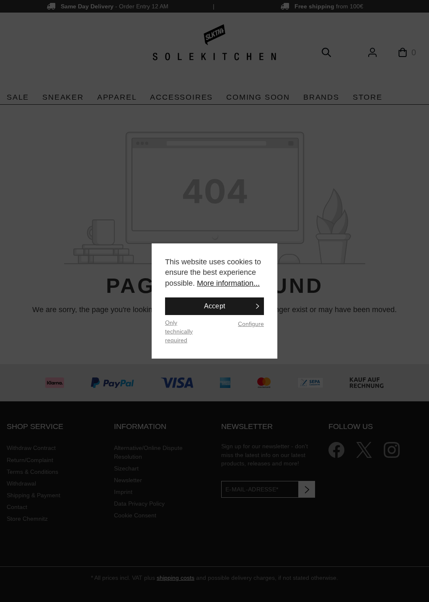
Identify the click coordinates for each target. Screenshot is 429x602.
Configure (251, 323)
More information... (228, 283)
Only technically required (179, 331)
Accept (214, 306)
